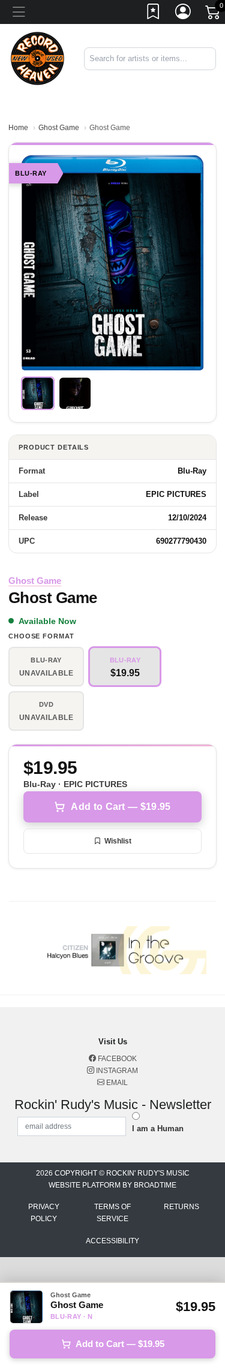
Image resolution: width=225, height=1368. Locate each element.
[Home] (37, 57)
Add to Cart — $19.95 (120, 806)
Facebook (116, 1058)
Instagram (116, 1070)
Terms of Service (112, 1213)
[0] (213, 14)
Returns (181, 1207)
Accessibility (112, 1241)
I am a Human (158, 1128)
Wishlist (117, 841)
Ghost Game (58, 127)
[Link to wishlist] (153, 14)
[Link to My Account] (183, 14)
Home (18, 127)
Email (116, 1082)
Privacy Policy (43, 1213)
